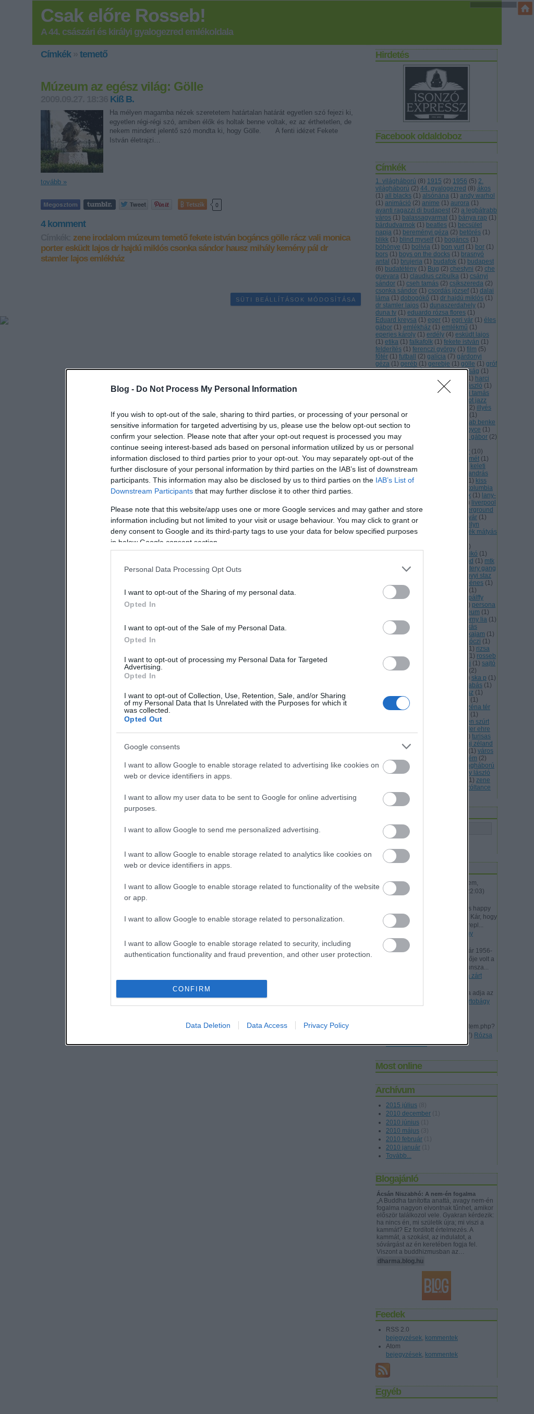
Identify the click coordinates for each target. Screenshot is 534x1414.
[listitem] (267, 569)
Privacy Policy (326, 1025)
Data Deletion (208, 1025)
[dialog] (267, 707)
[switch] (396, 592)
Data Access (267, 1025)
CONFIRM (192, 989)
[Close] (447, 390)
